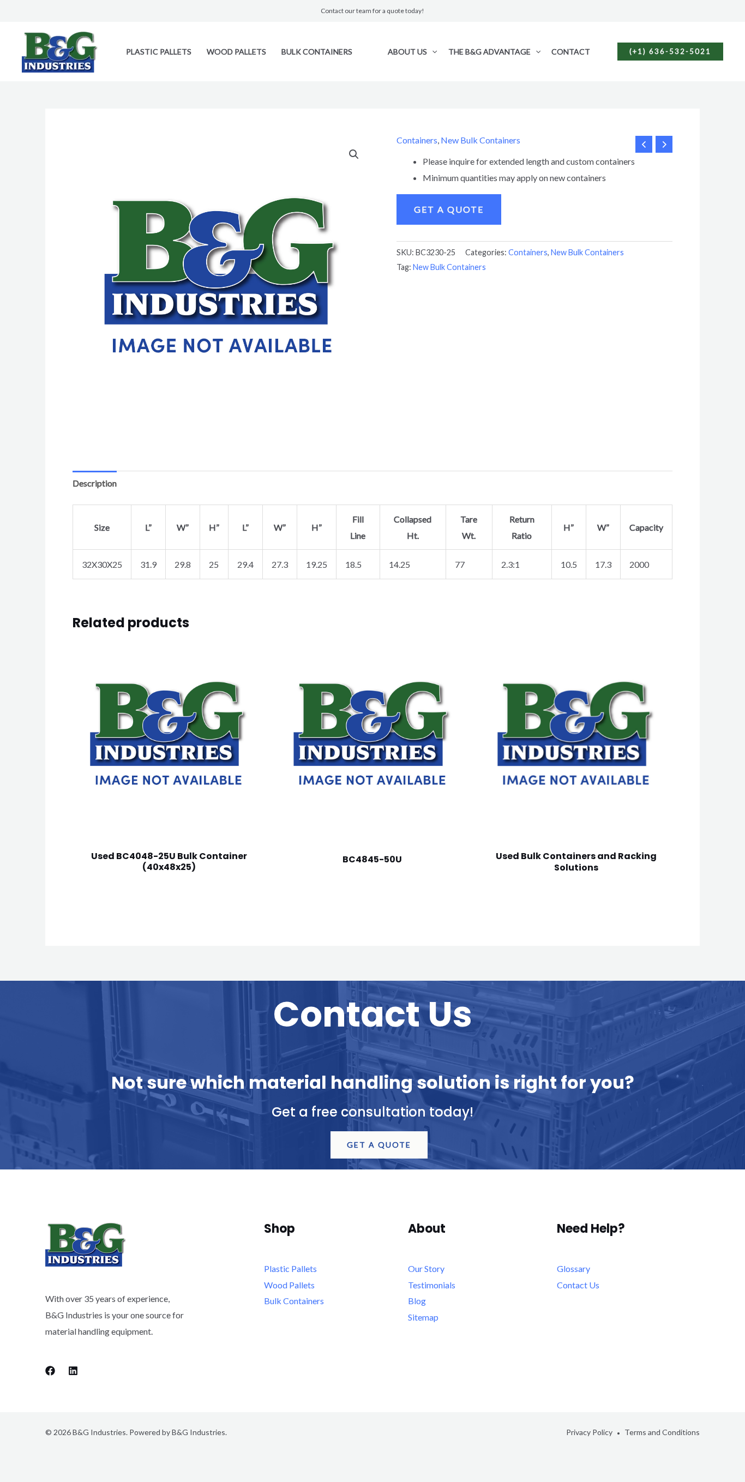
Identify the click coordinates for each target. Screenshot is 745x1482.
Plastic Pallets (158, 51)
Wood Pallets (236, 51)
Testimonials (431, 1285)
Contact (570, 51)
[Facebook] (50, 1371)
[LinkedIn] (73, 1371)
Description (95, 483)
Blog (417, 1300)
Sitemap (423, 1317)
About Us (407, 51)
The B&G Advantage (489, 51)
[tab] (95, 483)
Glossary (573, 1268)
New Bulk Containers (480, 140)
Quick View (169, 823)
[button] (432, 52)
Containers (416, 140)
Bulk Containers (316, 51)
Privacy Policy (589, 1432)
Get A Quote (449, 209)
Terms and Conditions (662, 1432)
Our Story (426, 1268)
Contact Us (578, 1285)
